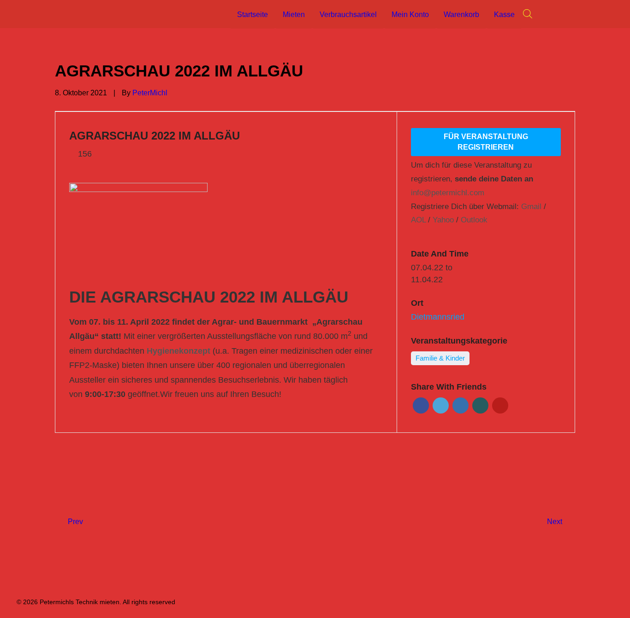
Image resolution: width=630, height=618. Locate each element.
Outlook (474, 220)
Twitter (441, 405)
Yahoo (443, 220)
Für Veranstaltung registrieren (486, 142)
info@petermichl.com (447, 192)
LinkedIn (460, 405)
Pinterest (500, 405)
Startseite (252, 14)
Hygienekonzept (178, 351)
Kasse (504, 14)
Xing (480, 405)
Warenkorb (461, 14)
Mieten (294, 14)
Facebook (421, 405)
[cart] (570, 14)
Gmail (531, 206)
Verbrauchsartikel (348, 14)
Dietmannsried (437, 316)
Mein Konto (410, 14)
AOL (418, 220)
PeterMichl (149, 93)
